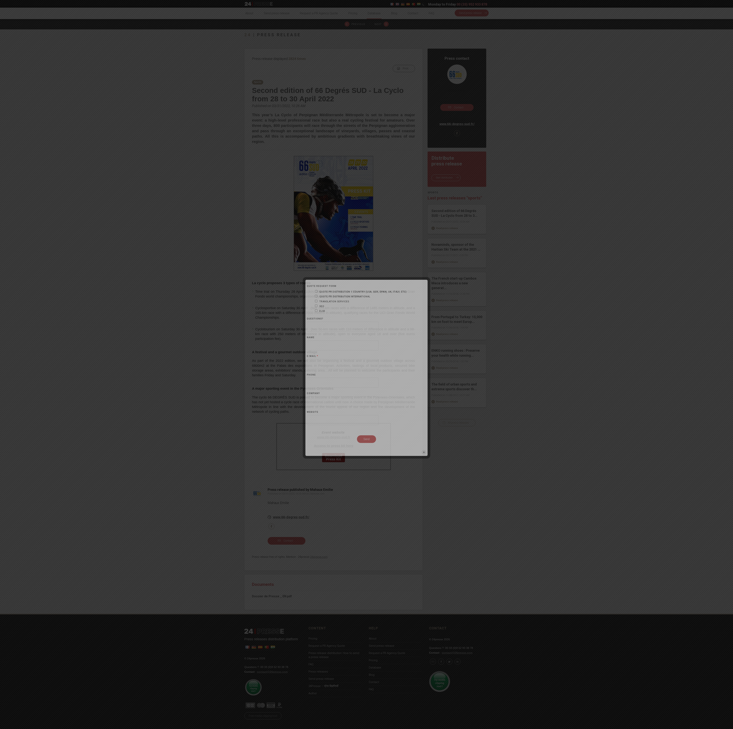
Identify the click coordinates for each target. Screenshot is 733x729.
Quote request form (321, 286)
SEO (321, 306)
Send (366, 439)
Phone (311, 375)
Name (310, 337)
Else (322, 311)
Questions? (315, 319)
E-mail (312, 356)
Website (312, 412)
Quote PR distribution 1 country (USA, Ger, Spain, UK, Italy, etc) (363, 291)
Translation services (334, 301)
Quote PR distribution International (344, 296)
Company (313, 393)
